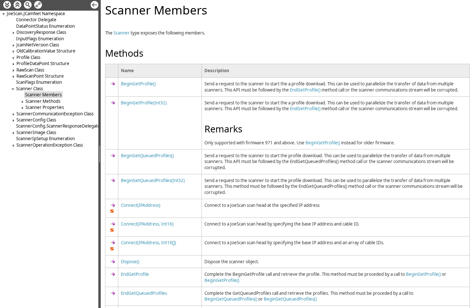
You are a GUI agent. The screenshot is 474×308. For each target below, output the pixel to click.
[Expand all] (7, 5)
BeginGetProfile (138, 84)
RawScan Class (30, 70)
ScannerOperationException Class (49, 145)
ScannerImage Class (36, 132)
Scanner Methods (42, 101)
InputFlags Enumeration (40, 39)
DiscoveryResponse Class (41, 32)
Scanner (122, 33)
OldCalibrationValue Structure (45, 51)
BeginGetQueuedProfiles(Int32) (153, 180)
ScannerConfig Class (36, 120)
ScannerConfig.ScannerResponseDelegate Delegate (68, 126)
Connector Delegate (36, 20)
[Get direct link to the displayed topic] (38, 5)
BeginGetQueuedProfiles (147, 156)
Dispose (130, 262)
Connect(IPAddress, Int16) (147, 224)
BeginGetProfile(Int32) (144, 103)
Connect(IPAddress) (140, 205)
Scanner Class (29, 88)
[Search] (28, 5)
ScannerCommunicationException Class (55, 114)
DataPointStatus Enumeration (45, 26)
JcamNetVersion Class (37, 45)
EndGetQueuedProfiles (144, 293)
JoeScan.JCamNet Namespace (36, 13)
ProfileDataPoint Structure (42, 63)
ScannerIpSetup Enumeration (45, 138)
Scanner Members (43, 95)
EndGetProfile (305, 90)
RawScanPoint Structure (40, 76)
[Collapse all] (17, 5)
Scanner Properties (44, 107)
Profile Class (28, 57)
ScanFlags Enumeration (39, 82)
